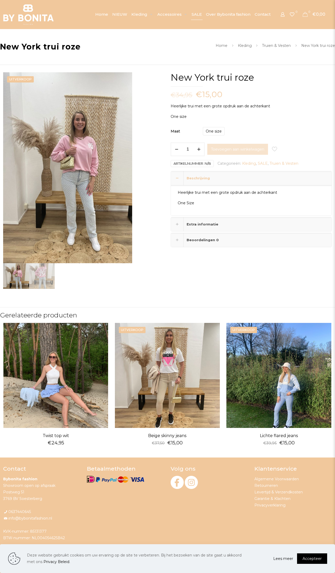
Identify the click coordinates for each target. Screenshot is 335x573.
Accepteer (312, 558)
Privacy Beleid (56, 561)
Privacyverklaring (270, 505)
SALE (263, 163)
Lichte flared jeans (279, 435)
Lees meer (283, 558)
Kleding (245, 45)
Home (221, 45)
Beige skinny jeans (167, 435)
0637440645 (19, 511)
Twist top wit (56, 435)
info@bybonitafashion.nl (30, 518)
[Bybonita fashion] (28, 14)
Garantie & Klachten (272, 498)
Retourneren (266, 485)
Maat (175, 131)
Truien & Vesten (276, 45)
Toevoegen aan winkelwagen (237, 149)
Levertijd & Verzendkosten (278, 492)
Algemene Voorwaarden (276, 479)
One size (214, 131)
